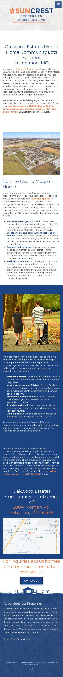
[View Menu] (58, 4)
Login (31, 669)
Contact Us (31, 580)
